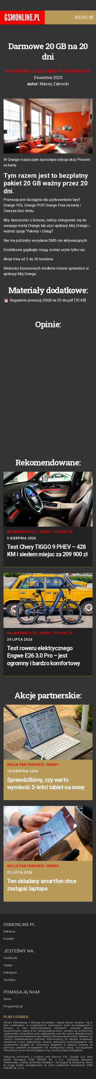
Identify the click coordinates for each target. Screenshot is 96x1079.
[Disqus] (48, 390)
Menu (82, 17)
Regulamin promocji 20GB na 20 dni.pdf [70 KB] (47, 300)
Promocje (78, 71)
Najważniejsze (24, 71)
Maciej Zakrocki (54, 83)
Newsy (55, 71)
